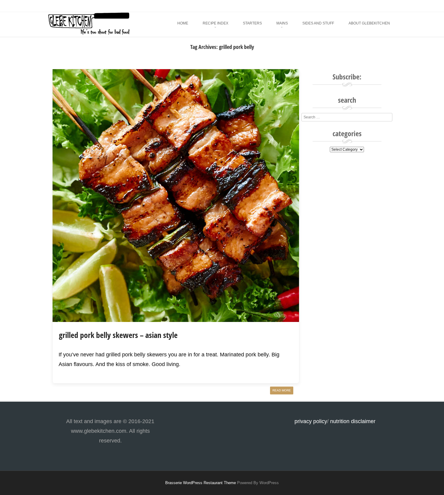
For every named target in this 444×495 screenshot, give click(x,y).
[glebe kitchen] (88, 33)
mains (282, 23)
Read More (281, 390)
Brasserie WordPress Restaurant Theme (200, 483)
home (182, 23)
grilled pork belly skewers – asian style (118, 334)
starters (252, 23)
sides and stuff (318, 23)
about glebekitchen (369, 23)
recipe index (215, 23)
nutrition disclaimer (352, 421)
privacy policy (310, 421)
